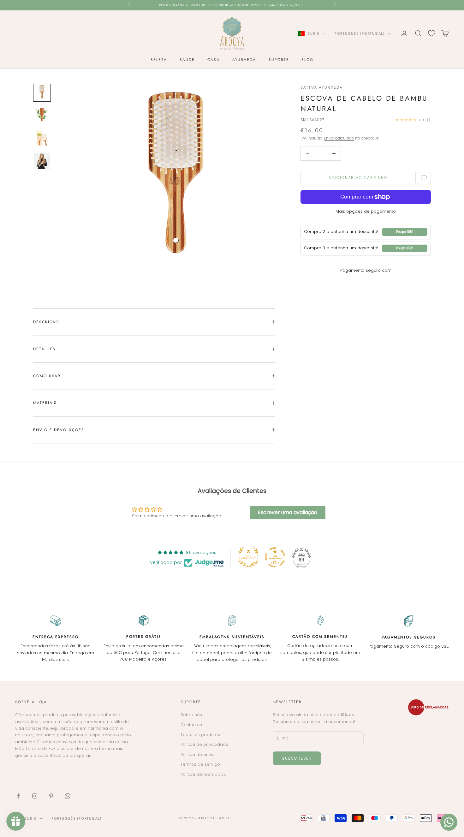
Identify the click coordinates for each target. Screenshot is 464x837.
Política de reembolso (203, 774)
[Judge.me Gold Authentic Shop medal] (248, 557)
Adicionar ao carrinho (358, 178)
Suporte (279, 59)
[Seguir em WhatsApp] (67, 796)
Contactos (191, 725)
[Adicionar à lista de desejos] (424, 178)
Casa (213, 59)
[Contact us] (448, 822)
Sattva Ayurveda (321, 87)
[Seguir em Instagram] (35, 796)
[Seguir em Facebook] (18, 796)
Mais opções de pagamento (366, 211)
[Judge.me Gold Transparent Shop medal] (275, 557)
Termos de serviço (200, 764)
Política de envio (198, 754)
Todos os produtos (200, 735)
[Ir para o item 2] (42, 115)
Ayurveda (244, 59)
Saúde (187, 59)
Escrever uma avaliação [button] (287, 512)
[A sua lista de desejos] (431, 33)
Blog (307, 59)
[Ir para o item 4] (42, 161)
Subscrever (297, 758)
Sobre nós (191, 715)
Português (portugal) (360, 33)
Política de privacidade (205, 744)
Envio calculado (339, 138)
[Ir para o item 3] (42, 138)
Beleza (159, 59)
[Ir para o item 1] (42, 93)
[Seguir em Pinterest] (51, 796)
